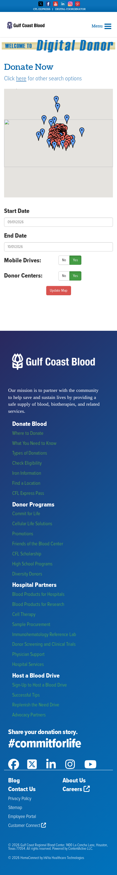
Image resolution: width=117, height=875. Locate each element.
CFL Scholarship (26, 554)
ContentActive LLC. (80, 848)
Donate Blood (29, 424)
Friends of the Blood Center (37, 544)
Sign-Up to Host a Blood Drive (39, 685)
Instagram (70, 3)
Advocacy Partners (29, 715)
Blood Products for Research (38, 604)
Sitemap (15, 808)
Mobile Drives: (22, 261)
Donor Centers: (23, 276)
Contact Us (22, 789)
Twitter (40, 3)
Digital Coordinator (70, 9)
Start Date (16, 211)
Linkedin (62, 3)
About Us (74, 781)
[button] (80, 132)
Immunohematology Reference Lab (44, 634)
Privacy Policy (19, 799)
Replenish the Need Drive (35, 705)
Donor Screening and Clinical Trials (44, 644)
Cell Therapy (23, 614)
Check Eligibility (27, 463)
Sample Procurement (31, 624)
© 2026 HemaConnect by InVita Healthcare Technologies (46, 858)
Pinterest (77, 3)
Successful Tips (26, 695)
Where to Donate (28, 433)
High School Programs (32, 564)
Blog (14, 781)
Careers (73, 789)
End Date (15, 236)
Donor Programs (33, 505)
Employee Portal (22, 817)
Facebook (48, 3)
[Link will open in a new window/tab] (17, 757)
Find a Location (26, 483)
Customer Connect (24, 826)
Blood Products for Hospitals (38, 594)
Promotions (22, 534)
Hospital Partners (34, 585)
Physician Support (28, 654)
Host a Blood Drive (36, 676)
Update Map (58, 290)
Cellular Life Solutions (32, 524)
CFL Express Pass (28, 493)
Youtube (55, 3)
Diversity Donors (27, 574)
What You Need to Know (34, 443)
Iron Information (26, 473)
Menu (97, 26)
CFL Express (41, 9)
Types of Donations (29, 453)
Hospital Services (28, 664)
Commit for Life (26, 514)
